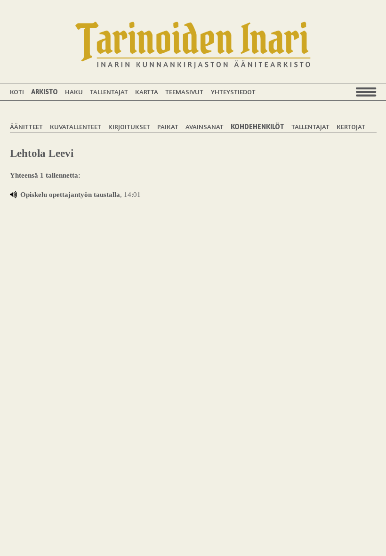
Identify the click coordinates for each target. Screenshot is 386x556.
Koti (17, 92)
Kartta (146, 92)
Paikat (167, 127)
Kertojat (351, 127)
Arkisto (44, 92)
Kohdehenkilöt (257, 127)
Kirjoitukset (129, 127)
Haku (74, 92)
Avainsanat (204, 127)
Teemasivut (184, 92)
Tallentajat (109, 92)
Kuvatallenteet (75, 127)
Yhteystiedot (233, 92)
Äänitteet (26, 127)
